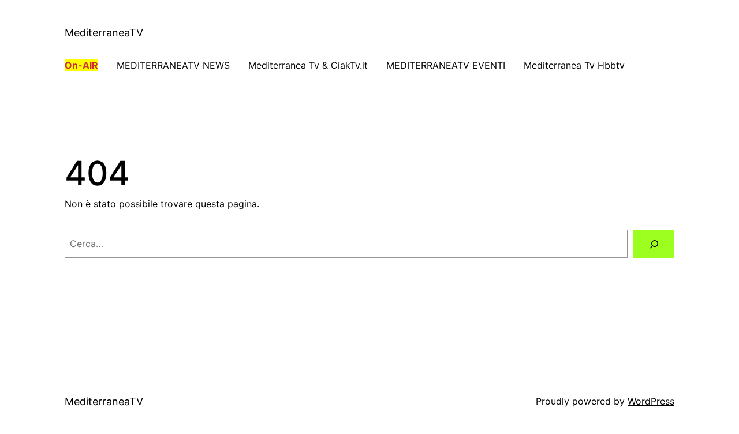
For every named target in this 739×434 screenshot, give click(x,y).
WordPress (651, 401)
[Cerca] (653, 244)
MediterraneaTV (104, 33)
